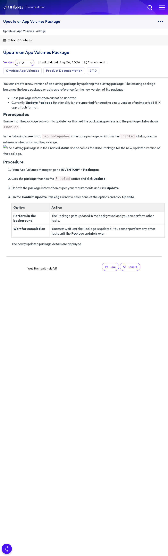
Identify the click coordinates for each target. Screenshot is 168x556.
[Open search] (149, 7)
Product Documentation (64, 71)
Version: (8, 62)
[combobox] (24, 63)
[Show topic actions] (161, 21)
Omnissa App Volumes (22, 71)
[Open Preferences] (7, 549)
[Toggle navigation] (162, 7)
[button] (84, 40)
